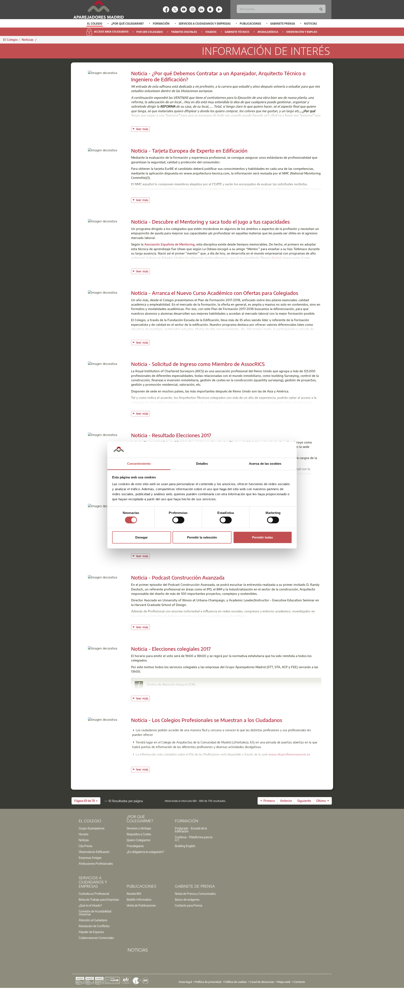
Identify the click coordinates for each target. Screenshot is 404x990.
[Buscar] (321, 9)
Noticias (310, 23)
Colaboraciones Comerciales (96, 938)
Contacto (299, 981)
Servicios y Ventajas (139, 828)
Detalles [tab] (202, 463)
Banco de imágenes (187, 899)
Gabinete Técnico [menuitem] (237, 32)
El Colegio (94, 23)
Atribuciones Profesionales (96, 863)
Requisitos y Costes (139, 834)
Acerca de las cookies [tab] (265, 463)
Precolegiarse (135, 846)
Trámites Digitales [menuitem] (184, 32)
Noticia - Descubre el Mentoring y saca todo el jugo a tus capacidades (210, 221)
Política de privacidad (208, 981)
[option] (94, 23)
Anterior (286, 801)
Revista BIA (134, 893)
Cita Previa (85, 846)
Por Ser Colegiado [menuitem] (149, 32)
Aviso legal (185, 981)
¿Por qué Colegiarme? (127, 23)
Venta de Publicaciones (141, 905)
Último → (322, 801)
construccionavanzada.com (211, 622)
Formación (161, 23)
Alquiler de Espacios (91, 932)
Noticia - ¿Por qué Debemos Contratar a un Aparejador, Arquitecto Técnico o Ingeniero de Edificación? (218, 76)
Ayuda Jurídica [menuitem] (268, 32)
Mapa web (284, 981)
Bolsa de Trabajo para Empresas (99, 899)
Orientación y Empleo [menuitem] (301, 32)
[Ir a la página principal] (98, 9)
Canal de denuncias (262, 981)
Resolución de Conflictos (94, 926)
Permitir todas (262, 537)
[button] (86, 800)
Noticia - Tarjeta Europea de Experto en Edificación (189, 150)
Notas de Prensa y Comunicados (195, 893)
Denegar (141, 537)
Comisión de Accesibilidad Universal (95, 912)
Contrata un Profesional (94, 893)
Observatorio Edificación (94, 852)
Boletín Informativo (139, 899)
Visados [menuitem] (211, 32)
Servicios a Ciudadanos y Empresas (205, 23)
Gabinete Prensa (282, 23)
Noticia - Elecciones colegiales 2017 (171, 648)
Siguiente (304, 801)
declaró (276, 258)
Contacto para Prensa (188, 905)
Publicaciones (250, 23)
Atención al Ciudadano (93, 920)
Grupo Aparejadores (91, 828)
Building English (185, 846)
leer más (143, 128)
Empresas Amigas (90, 857)
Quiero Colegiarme (138, 840)
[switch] (178, 519)
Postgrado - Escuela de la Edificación (191, 829)
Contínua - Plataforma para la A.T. (193, 838)
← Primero (267, 801)
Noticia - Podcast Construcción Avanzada (178, 577)
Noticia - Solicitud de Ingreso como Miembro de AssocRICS (198, 364)
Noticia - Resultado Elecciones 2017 (171, 435)
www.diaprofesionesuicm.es (289, 754)
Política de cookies (236, 981)
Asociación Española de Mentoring (169, 244)
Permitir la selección (202, 537)
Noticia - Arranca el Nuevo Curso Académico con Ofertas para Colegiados (214, 293)
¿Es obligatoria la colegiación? (145, 852)
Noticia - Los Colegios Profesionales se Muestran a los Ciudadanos (206, 720)
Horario (83, 834)
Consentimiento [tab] (139, 463)
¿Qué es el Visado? (90, 905)
